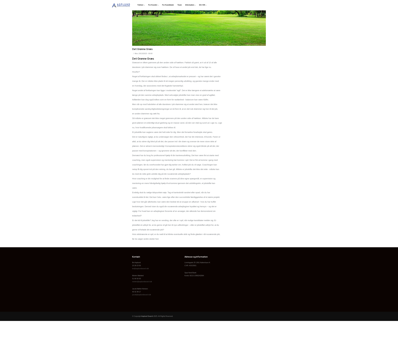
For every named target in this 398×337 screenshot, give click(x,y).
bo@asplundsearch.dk (140, 268)
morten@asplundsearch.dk (142, 281)
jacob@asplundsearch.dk (141, 295)
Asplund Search (147, 316)
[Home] (121, 5)
